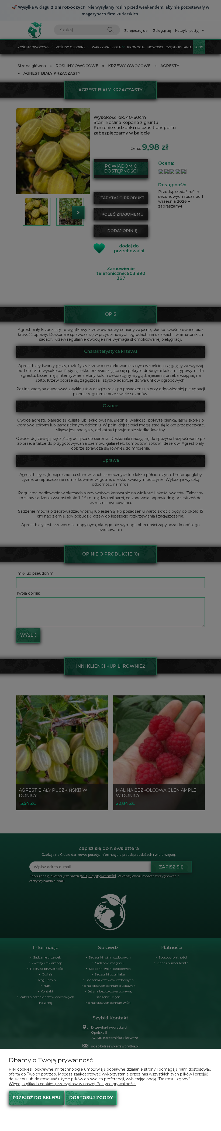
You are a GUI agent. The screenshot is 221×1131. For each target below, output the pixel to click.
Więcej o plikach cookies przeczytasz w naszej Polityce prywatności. (72, 1083)
